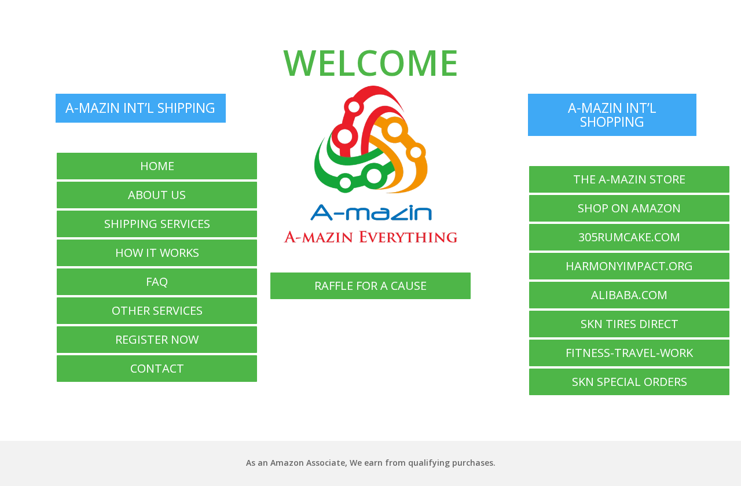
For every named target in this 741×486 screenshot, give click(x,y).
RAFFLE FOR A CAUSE (370, 285)
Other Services (157, 310)
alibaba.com (629, 295)
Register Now (157, 339)
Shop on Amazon (629, 208)
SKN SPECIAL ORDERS (629, 381)
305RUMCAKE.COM (629, 237)
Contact (157, 368)
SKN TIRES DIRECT (629, 324)
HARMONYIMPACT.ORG (629, 266)
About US (157, 195)
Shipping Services (157, 223)
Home (157, 166)
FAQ (157, 281)
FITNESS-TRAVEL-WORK (629, 352)
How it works (157, 252)
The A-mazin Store (629, 179)
